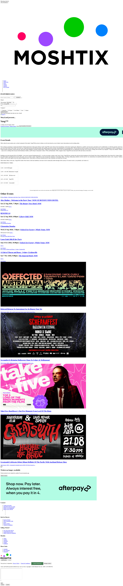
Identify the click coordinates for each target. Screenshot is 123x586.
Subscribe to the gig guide (9, 506)
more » (10, 206)
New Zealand (6, 550)
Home (4, 80)
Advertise (5, 541)
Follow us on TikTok (8, 509)
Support (5, 86)
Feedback (5, 543)
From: (2, 103)
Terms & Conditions (8, 525)
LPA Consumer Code (8, 521)
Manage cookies (47, 563)
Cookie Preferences (37, 563)
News (4, 83)
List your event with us (8, 530)
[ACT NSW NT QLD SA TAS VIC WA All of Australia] (4, 2)
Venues (5, 84)
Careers (5, 542)
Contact (5, 539)
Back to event (4, 475)
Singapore (5, 551)
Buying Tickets (6, 519)
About (4, 538)
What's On (5, 82)
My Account (6, 87)
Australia (5, 549)
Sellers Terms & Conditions (9, 533)
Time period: (3, 102)
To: (1, 105)
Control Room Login (8, 531)
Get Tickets (3, 209)
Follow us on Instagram (8, 508)
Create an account (7, 505)
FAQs (4, 522)
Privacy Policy (6, 523)
